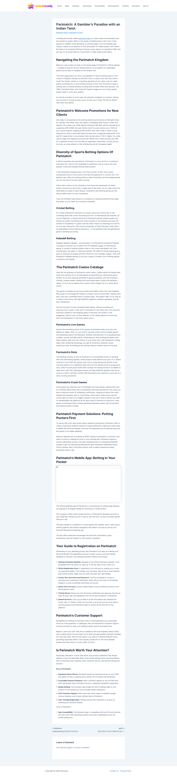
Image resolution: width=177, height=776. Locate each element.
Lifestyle (125, 6)
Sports (145, 6)
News (67, 6)
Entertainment (113, 6)
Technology (86, 6)
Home (59, 6)
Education (136, 6)
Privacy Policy (125, 771)
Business (76, 6)
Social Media (100, 6)
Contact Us (114, 771)
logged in (70, 747)
